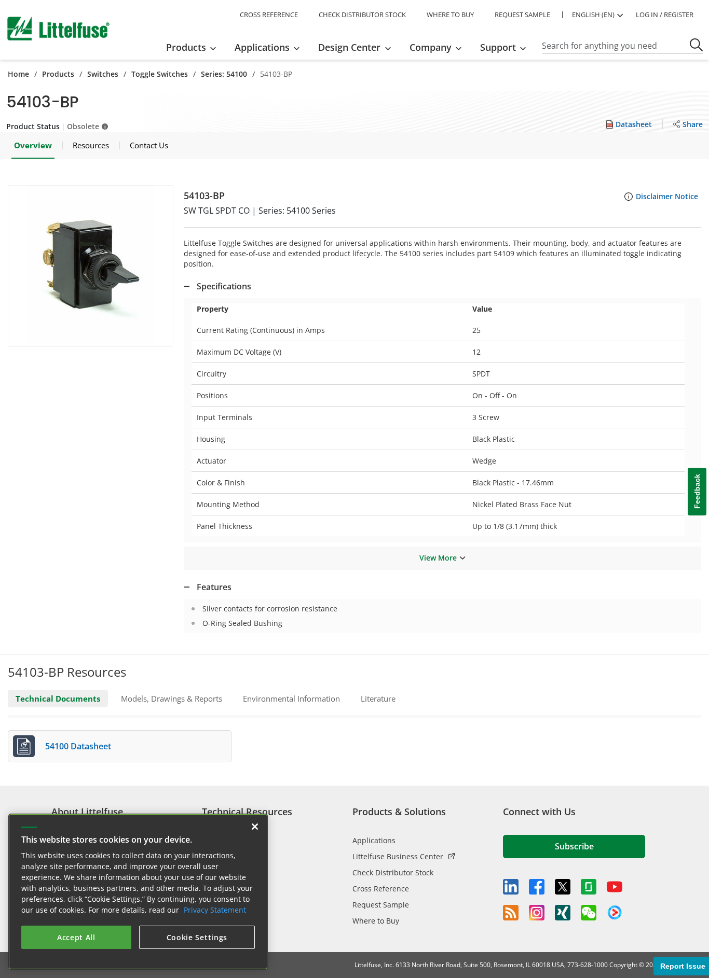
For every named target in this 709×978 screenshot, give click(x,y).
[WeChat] (588, 912)
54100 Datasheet (78, 746)
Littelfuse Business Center (397, 856)
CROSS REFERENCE (269, 14)
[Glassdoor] (588, 887)
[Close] (254, 826)
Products (58, 74)
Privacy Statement (215, 910)
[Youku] (614, 912)
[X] (562, 887)
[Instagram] (536, 912)
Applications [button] (262, 47)
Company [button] (431, 47)
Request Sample (380, 905)
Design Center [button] (349, 47)
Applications (374, 840)
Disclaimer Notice (667, 196)
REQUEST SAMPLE (522, 14)
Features (214, 587)
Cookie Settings (197, 937)
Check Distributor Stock (392, 872)
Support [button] (498, 47)
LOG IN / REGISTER (664, 14)
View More (438, 558)
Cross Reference (380, 888)
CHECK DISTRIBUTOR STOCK (362, 14)
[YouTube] (614, 887)
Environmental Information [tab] (291, 698)
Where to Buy (375, 921)
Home (18, 74)
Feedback (697, 491)
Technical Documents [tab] (58, 698)
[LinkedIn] (511, 887)
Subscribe (574, 846)
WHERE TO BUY (450, 14)
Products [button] (186, 47)
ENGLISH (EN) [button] (593, 14)
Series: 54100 (224, 74)
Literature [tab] (378, 698)
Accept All (76, 937)
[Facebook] (536, 887)
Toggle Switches (159, 74)
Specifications (224, 286)
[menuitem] (194, 47)
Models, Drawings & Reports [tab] (171, 698)
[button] (90, 266)
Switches (102, 74)
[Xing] (562, 912)
